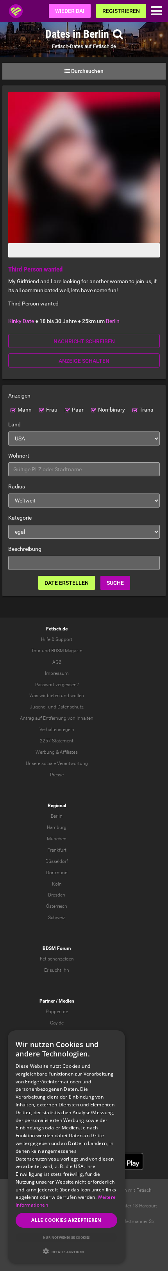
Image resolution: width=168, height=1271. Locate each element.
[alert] (66, 1146)
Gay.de (57, 1023)
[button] (66, 1251)
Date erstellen (67, 583)
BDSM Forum (57, 948)
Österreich (56, 906)
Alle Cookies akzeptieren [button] (66, 1220)
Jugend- (38, 707)
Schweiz (56, 917)
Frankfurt (56, 850)
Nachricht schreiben (84, 341)
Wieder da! (69, 11)
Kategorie (20, 518)
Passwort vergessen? (57, 684)
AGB (56, 662)
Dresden (56, 895)
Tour (36, 650)
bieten (53, 695)
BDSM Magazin (66, 650)
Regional (57, 805)
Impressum (57, 673)
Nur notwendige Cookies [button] (66, 1237)
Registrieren (121, 11)
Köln (57, 884)
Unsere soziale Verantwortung (57, 763)
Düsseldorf (56, 861)
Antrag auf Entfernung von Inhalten (56, 718)
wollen (77, 695)
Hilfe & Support (56, 639)
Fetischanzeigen (57, 959)
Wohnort (18, 456)
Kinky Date (21, 321)
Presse (57, 775)
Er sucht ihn (56, 970)
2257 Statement (56, 741)
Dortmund (57, 872)
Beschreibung (24, 549)
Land (14, 424)
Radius (16, 486)
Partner (47, 1001)
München (56, 838)
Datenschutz (70, 707)
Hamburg (56, 827)
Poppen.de (57, 1011)
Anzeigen (19, 395)
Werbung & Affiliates (57, 752)
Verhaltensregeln (56, 729)
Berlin (113, 321)
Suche (115, 583)
